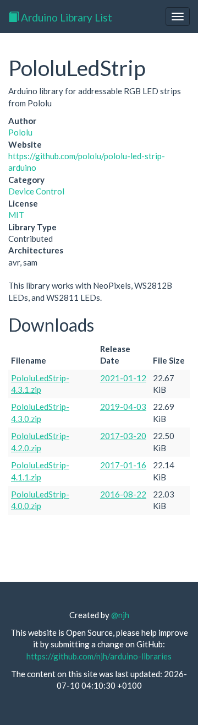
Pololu (20, 132)
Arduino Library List (65, 17)
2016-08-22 (123, 494)
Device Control (36, 191)
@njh (120, 615)
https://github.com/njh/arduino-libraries (99, 656)
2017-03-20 (123, 436)
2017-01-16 (123, 465)
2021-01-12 (123, 378)
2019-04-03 (123, 407)
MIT (16, 215)
